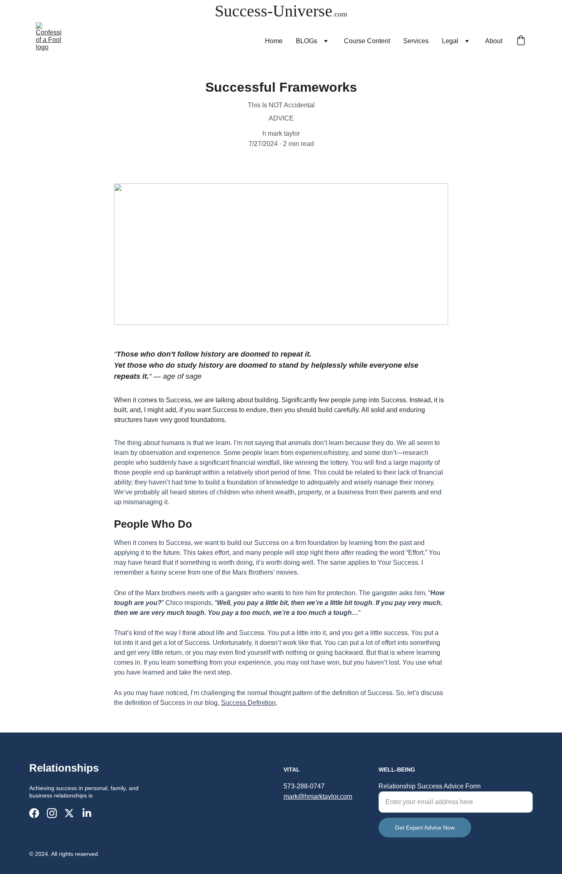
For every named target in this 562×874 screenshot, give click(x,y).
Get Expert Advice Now (425, 827)
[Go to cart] (521, 41)
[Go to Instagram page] (52, 813)
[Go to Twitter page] (69, 813)
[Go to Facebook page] (34, 813)
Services (416, 40)
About (493, 40)
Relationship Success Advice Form (430, 786)
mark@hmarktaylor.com (317, 796)
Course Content (367, 40)
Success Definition (248, 702)
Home (274, 40)
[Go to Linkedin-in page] (87, 813)
